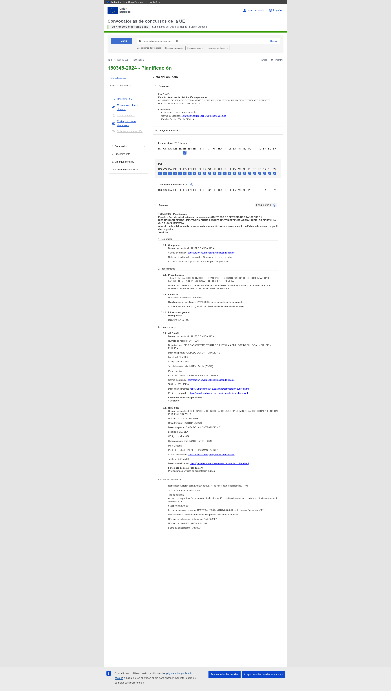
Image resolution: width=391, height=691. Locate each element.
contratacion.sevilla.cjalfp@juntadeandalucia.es (203, 116)
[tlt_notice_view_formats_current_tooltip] (274, 205)
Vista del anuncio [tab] (118, 78)
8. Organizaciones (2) (123, 161)
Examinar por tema (216, 48)
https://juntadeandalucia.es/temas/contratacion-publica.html (219, 388)
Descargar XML (125, 99)
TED (110, 60)
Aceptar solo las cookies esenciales (263, 674)
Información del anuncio (125, 169)
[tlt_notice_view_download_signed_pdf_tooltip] (185, 153)
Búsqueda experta (195, 48)
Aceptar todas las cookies (224, 674)
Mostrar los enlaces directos (127, 107)
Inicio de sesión (255, 10)
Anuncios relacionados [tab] (120, 85)
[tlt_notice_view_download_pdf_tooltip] (160, 173)
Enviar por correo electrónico (126, 123)
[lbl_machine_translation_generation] (191, 184)
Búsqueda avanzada (173, 48)
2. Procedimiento (121, 154)
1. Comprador (119, 146)
